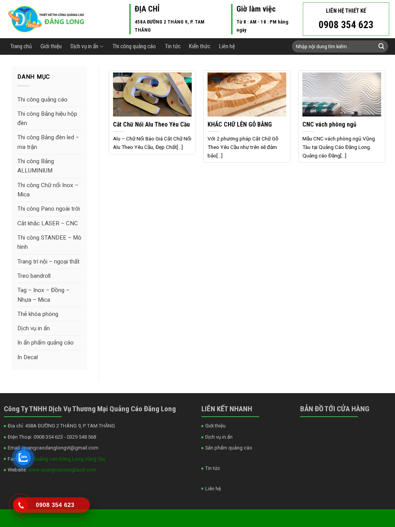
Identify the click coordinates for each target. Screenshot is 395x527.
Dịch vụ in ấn (84, 46)
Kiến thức (199, 46)
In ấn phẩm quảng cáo (45, 342)
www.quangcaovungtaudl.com (61, 470)
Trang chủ (21, 46)
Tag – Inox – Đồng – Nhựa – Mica (43, 295)
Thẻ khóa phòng (37, 314)
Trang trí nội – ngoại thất (48, 261)
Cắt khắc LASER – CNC (47, 223)
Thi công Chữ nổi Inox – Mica (47, 190)
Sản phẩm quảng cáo (228, 448)
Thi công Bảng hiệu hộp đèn (47, 118)
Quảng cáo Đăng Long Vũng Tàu (68, 459)
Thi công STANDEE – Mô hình (49, 242)
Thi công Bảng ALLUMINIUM (35, 166)
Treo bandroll (34, 275)
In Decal (27, 357)
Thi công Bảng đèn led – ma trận (48, 142)
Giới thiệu (51, 46)
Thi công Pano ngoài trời (48, 208)
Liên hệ (227, 46)
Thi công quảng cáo (134, 46)
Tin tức (173, 46)
